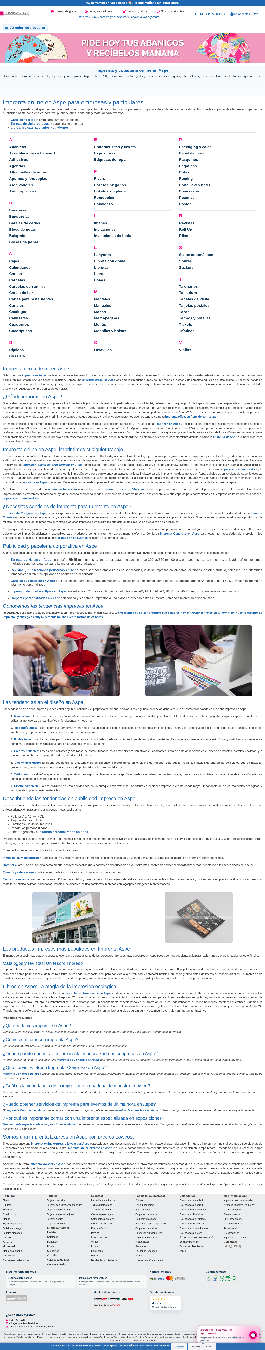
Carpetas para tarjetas (103, 1214)
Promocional (230, 1228)
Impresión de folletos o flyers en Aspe (38, 591)
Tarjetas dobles (55, 1219)
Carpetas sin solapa (146, 1219)
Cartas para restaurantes (31, 299)
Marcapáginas (106, 318)
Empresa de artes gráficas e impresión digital (159, 1334)
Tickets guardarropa (101, 1205)
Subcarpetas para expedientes (151, 1223)
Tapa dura (188, 293)
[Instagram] (230, 1246)
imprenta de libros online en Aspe (87, 993)
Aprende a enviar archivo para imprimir (22, 1334)
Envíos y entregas (233, 1219)
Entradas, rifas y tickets (115, 147)
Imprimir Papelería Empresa (140, 1337)
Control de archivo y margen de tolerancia (175, 1337)
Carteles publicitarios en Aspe (33, 580)
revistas (27, 127)
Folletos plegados (110, 185)
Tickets (185, 324)
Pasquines (188, 160)
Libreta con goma (109, 261)
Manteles (102, 299)
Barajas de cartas (24, 223)
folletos (29, 119)
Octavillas (103, 350)
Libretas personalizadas (148, 1237)
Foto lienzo (97, 1251)
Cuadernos (19, 324)
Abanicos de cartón (101, 1209)
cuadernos (61, 127)
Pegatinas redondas (146, 1251)
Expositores (105, 153)
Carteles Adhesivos (57, 1264)
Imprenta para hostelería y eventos (70, 1337)
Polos (184, 172)
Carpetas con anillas (27, 286)
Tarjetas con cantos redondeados (64, 1205)
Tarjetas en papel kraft (58, 1209)
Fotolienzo (103, 204)
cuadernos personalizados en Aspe (62, 832)
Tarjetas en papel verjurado (61, 1214)
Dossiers (17, 356)
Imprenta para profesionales (238, 1200)
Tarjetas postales (194, 305)
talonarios (42, 127)
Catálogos (18, 312)
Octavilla (7, 1242)
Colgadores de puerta (102, 1219)
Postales (187, 198)
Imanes (100, 223)
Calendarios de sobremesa (194, 1209)
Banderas (17, 210)
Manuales (102, 305)
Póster (185, 204)
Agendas (17, 166)
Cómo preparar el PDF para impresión (118, 1334)
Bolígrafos (18, 236)
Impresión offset (96, 1337)
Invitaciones (105, 229)
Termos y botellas (195, 318)
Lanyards (102, 255)
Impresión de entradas (103, 1200)
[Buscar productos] (195, 14)
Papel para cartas (144, 1205)
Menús (100, 324)
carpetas (43, 123)
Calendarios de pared (191, 1205)
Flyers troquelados (13, 1223)
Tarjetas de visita (23, 123)
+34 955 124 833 (215, 14)
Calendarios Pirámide (191, 1214)
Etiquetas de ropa (110, 160)
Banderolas (19, 217)
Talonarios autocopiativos (148, 1233)
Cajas (14, 261)
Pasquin (7, 1237)
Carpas (15, 274)
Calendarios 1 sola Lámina (194, 1228)
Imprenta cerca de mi (235, 1237)
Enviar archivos (44, 1337)
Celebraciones (231, 1233)
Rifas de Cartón (99, 1228)
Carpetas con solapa (146, 1214)
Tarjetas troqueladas (58, 1223)
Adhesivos (18, 160)
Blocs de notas (22, 229)
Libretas (101, 267)
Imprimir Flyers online (115, 1337)
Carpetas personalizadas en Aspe (35, 598)
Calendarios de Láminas (193, 1219)
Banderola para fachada (104, 1260)
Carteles (17, 119)
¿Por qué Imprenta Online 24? (239, 1205)
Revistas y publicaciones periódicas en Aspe (44, 570)
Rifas (183, 236)
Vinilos (185, 350)
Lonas (99, 280)
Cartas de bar (21, 293)
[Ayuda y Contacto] (201, 14)
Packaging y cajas (195, 147)
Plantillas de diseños (26, 1337)
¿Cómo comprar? (233, 1209)
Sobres (185, 261)
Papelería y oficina (233, 1223)
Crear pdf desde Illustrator (54, 1334)
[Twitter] (226, 1246)
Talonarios (188, 286)
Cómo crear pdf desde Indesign (83, 1334)
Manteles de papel (13, 1251)
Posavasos (189, 191)
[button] (255, 14)
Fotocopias (104, 198)
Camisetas (18, 318)
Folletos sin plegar (110, 191)
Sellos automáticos (196, 255)
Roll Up (185, 229)
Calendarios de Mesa (191, 1233)
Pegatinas (188, 166)
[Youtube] (235, 1246)
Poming (186, 179)
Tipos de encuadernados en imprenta (139, 1340)
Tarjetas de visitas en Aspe (31, 559)
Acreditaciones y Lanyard (32, 153)
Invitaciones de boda (112, 236)
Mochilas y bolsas (110, 331)
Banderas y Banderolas (192, 1246)
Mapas (100, 312)
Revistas (187, 223)
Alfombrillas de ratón (27, 172)
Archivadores (21, 185)
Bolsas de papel (23, 242)
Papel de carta (191, 153)
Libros (15, 127)
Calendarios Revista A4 (192, 1223)
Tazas (184, 312)
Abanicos (17, 147)
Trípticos (187, 331)
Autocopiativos (22, 191)
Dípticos (16, 350)
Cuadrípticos (20, 331)
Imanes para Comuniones (149, 1260)
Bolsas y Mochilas (189, 1241)
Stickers (186, 267)
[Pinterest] (240, 1246)
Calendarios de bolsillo (192, 1200)
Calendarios (20, 267)
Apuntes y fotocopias (28, 179)
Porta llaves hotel (194, 185)
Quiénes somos (232, 1214)
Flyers (99, 179)
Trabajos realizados (191, 1334)
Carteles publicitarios (58, 1260)
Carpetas (17, 280)
